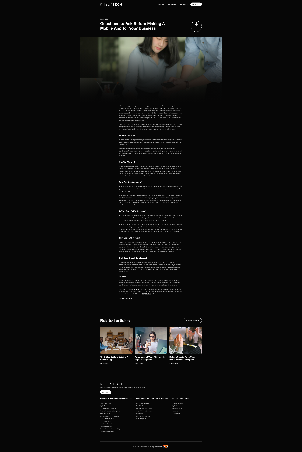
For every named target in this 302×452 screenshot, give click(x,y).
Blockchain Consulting (142, 403)
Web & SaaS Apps (177, 408)
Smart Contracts (141, 406)
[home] (111, 4)
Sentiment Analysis (105, 403)
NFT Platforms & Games (143, 416)
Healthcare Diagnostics (106, 424)
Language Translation (106, 426)
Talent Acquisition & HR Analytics (109, 416)
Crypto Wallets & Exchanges (144, 411)
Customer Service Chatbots (108, 408)
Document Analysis (105, 421)
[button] (162, 4)
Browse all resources (192, 320)
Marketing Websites (177, 403)
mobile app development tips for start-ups (145, 129)
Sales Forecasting (105, 413)
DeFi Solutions (140, 413)
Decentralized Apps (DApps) (144, 408)
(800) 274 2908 (146, 294)
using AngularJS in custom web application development (158, 285)
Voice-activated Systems (107, 418)
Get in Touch (195, 4)
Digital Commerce (177, 406)
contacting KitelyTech (135, 289)
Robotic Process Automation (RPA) (110, 429)
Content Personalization (107, 431)
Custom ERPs (176, 413)
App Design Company (126, 298)
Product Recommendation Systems (110, 411)
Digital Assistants (105, 406)
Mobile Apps (175, 411)
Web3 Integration (141, 418)
